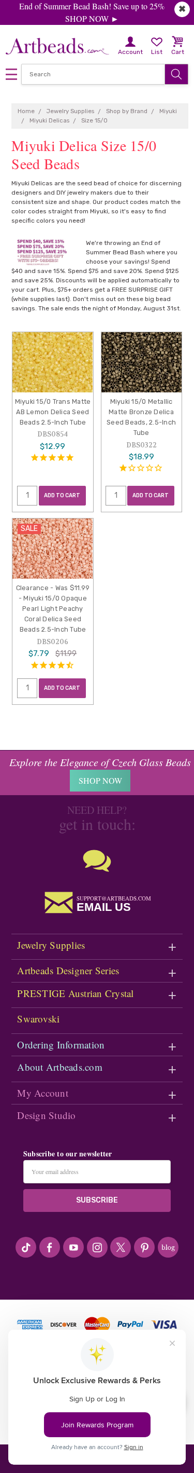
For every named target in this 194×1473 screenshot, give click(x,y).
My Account (42, 1092)
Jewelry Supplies (51, 944)
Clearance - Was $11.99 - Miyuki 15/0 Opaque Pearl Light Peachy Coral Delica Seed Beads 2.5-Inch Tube (53, 609)
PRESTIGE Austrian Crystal (75, 993)
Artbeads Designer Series (68, 970)
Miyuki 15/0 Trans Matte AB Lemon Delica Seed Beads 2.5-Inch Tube (53, 412)
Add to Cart (62, 495)
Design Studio (46, 1115)
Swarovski (38, 1018)
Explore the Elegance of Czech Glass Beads (100, 762)
